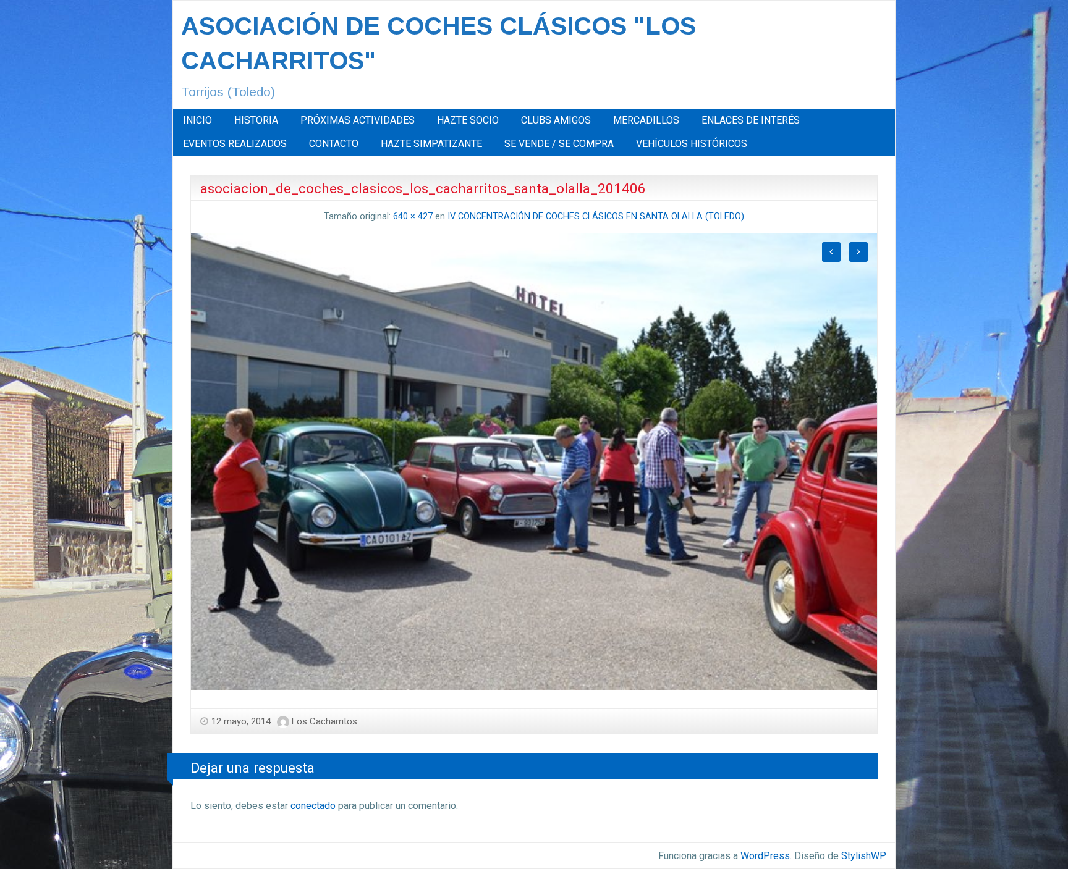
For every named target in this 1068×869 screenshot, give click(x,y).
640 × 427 (413, 216)
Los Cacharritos (324, 721)
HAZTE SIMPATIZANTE (431, 143)
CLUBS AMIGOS (556, 120)
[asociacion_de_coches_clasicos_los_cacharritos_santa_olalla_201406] (534, 460)
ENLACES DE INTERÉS (750, 120)
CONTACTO (333, 143)
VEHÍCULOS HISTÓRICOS (691, 143)
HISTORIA (256, 120)
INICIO (197, 120)
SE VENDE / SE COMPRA (559, 143)
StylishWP (863, 856)
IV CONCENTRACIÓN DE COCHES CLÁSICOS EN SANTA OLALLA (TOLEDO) (595, 216)
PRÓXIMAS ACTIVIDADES (357, 120)
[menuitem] (197, 120)
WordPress (765, 856)
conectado (313, 806)
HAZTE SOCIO (468, 120)
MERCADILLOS (646, 120)
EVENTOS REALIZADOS (235, 143)
